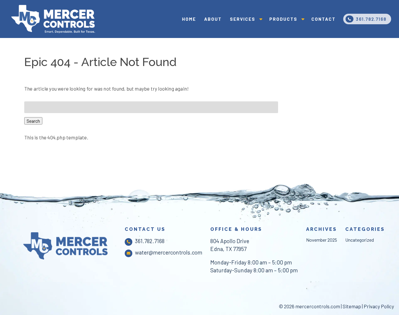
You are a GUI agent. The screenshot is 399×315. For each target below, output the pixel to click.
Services (242, 19)
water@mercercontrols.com (168, 252)
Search (33, 121)
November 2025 (321, 240)
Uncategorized (359, 240)
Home (189, 19)
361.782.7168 (371, 19)
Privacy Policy (379, 306)
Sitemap (352, 306)
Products (283, 19)
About (213, 19)
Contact (323, 19)
